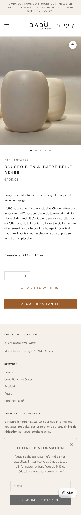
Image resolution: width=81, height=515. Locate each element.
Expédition (11, 386)
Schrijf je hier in (40, 499)
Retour (8, 394)
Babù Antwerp (16, 160)
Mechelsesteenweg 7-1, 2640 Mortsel (29, 351)
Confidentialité (14, 401)
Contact (9, 372)
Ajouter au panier (40, 304)
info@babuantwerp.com (20, 343)
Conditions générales (18, 379)
